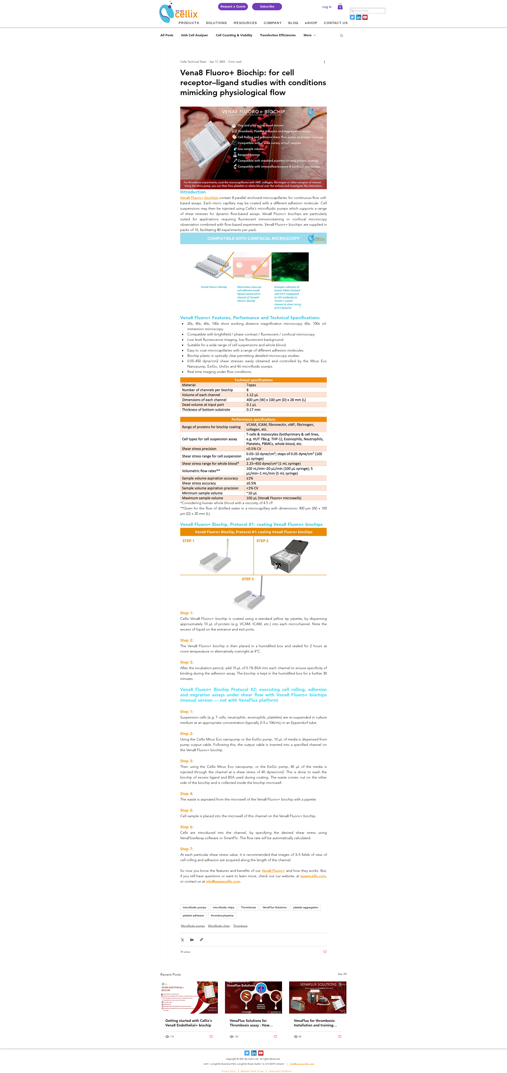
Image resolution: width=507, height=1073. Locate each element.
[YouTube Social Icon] (365, 17)
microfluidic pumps (194, 907)
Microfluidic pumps (193, 926)
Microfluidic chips (219, 926)
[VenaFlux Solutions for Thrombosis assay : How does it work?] (253, 997)
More (308, 35)
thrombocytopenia (222, 915)
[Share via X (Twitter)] (182, 939)
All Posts (166, 35)
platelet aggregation (305, 907)
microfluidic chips (223, 907)
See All (342, 974)
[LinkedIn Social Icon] (358, 17)
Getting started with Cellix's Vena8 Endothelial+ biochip (188, 1022)
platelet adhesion (193, 915)
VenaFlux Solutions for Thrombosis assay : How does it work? (249, 1022)
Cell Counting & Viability (234, 35)
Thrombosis (248, 907)
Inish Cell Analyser (194, 35)
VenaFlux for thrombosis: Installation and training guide (314, 1022)
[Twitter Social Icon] (352, 17)
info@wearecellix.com (302, 1063)
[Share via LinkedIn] (192, 939)
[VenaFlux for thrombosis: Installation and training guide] (317, 997)
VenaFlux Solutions (275, 907)
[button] (267, 6)
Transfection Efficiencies (278, 35)
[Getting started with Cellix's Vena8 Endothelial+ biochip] (189, 997)
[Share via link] (201, 939)
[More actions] (324, 61)
